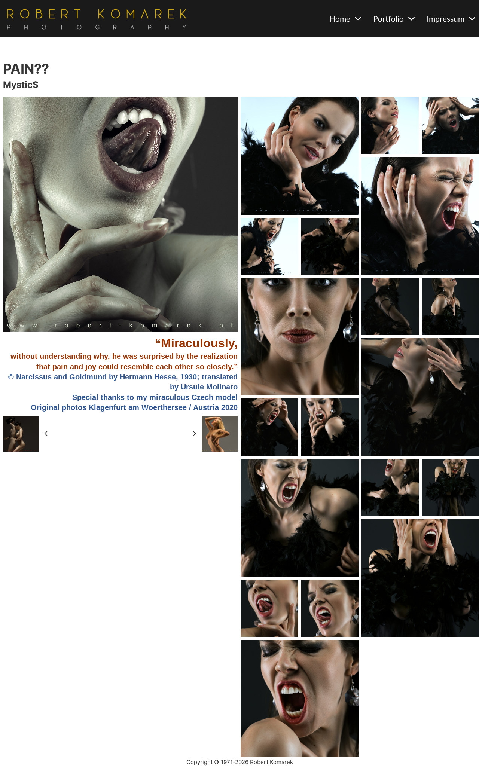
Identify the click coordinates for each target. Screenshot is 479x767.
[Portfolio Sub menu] (411, 18)
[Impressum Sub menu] (472, 18)
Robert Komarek (271, 762)
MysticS (21, 84)
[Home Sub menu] (358, 18)
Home (339, 18)
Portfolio (388, 18)
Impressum (445, 18)
